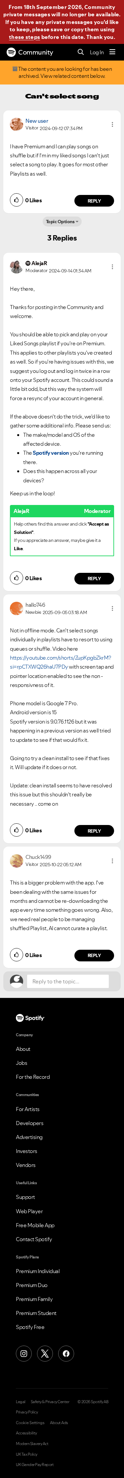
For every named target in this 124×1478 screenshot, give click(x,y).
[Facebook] (66, 1354)
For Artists (28, 1109)
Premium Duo (32, 1285)
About (23, 1049)
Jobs (21, 1063)
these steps (24, 37)
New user (36, 120)
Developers (29, 1123)
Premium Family (34, 1299)
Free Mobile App (35, 1225)
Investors (26, 1151)
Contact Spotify (34, 1239)
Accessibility (26, 1433)
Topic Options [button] (60, 221)
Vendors (26, 1165)
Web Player (29, 1211)
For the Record (33, 1076)
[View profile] (16, 123)
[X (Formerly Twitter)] (45, 1354)
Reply (94, 201)
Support (25, 1197)
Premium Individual (38, 1271)
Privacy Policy (27, 1412)
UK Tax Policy (26, 1454)
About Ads (59, 1422)
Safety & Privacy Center (50, 1401)
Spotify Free (30, 1327)
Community (35, 52)
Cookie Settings (30, 1422)
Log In (96, 52)
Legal (20, 1401)
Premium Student (36, 1313)
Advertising (29, 1137)
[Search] (81, 52)
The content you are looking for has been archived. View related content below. (65, 73)
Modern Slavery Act (32, 1443)
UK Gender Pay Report (35, 1464)
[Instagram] (24, 1354)
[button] (112, 124)
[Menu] (112, 52)
